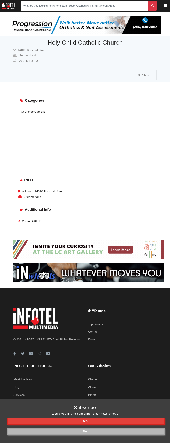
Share (146, 75)
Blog (16, 387)
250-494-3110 (28, 60)
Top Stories (95, 324)
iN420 (92, 394)
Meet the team (23, 379)
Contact (93, 331)
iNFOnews (97, 310)
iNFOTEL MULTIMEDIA (39, 339)
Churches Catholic (33, 111)
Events (92, 339)
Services (19, 394)
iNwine (92, 379)
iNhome (93, 387)
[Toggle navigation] (168, 6)
